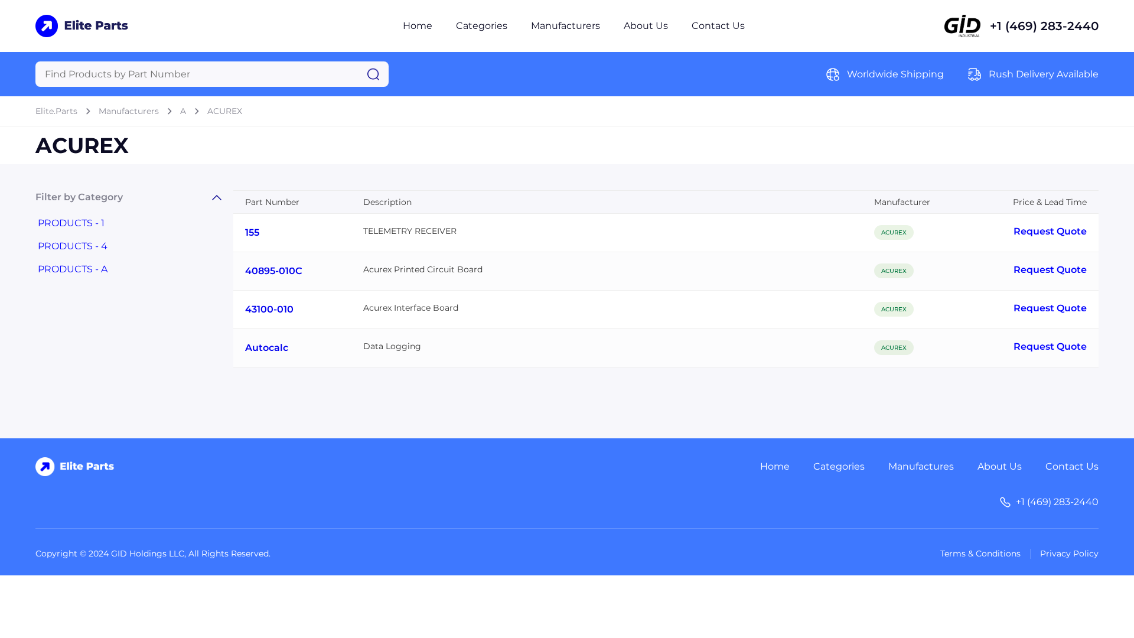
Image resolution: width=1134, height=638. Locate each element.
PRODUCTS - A (72, 269)
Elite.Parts (56, 111)
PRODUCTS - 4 (72, 246)
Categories (481, 25)
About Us (646, 25)
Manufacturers (565, 25)
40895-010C (273, 270)
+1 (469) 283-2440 (1044, 26)
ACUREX (224, 111)
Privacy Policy (1069, 553)
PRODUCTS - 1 (71, 223)
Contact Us (718, 25)
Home (417, 25)
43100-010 (269, 309)
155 (252, 232)
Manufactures (921, 466)
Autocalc (266, 347)
